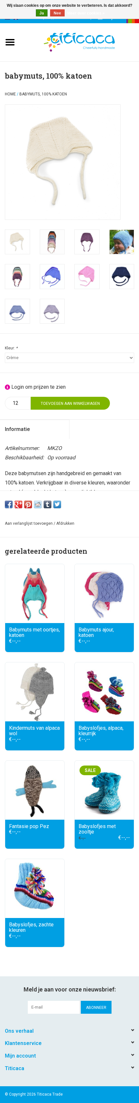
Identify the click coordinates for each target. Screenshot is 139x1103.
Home (10, 94)
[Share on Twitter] (57, 504)
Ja (41, 13)
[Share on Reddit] (38, 504)
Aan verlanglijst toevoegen (29, 523)
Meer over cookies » (86, 13)
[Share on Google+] (18, 504)
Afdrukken (65, 523)
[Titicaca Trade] (89, 42)
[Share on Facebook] (9, 504)
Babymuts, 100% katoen (43, 94)
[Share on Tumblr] (47, 504)
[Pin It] (28, 504)
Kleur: (11, 348)
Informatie (17, 429)
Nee (57, 13)
